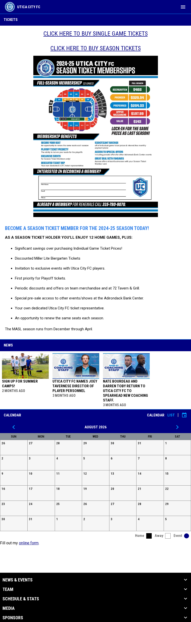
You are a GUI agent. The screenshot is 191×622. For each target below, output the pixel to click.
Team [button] (7, 589)
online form (29, 543)
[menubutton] (183, 7)
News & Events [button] (17, 580)
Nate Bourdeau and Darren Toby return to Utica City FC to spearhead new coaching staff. (125, 390)
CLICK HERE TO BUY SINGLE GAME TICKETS (96, 33)
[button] (13, 447)
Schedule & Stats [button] (20, 599)
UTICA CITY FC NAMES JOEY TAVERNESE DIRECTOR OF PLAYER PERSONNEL (74, 386)
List (171, 415)
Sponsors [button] (12, 618)
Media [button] (8, 608)
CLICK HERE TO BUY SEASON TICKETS (95, 48)
